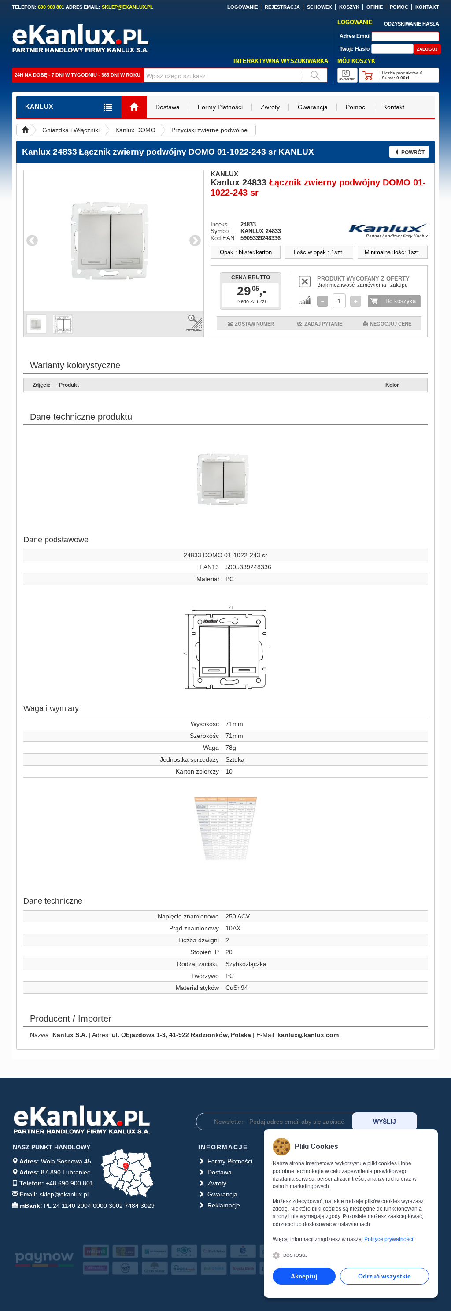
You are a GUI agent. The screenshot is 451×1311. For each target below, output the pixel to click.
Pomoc (355, 107)
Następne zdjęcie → (195, 241)
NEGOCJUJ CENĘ (390, 323)
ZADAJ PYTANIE (323, 323)
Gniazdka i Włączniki (71, 129)
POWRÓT (413, 152)
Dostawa (167, 107)
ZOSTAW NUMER (254, 323)
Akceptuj (304, 1276)
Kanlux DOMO (135, 129)
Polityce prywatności (388, 1239)
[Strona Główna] (134, 107)
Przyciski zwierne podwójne (209, 129)
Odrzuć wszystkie (384, 1276)
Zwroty (270, 107)
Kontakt (393, 107)
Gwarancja (313, 107)
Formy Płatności (220, 107)
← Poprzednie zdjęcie (32, 241)
